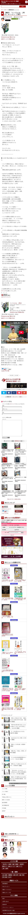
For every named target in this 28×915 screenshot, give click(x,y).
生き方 (9, 877)
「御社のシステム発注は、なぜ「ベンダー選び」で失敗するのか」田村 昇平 (20, 580)
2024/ (2, 558)
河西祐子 (5, 846)
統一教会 (3, 794)
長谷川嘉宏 (19, 846)
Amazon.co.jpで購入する (8, 37)
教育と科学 (15, 875)
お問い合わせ (6, 901)
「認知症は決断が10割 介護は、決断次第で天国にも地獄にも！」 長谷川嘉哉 (20, 599)
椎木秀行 (12, 852)
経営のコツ (4, 866)
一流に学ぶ (4, 864)
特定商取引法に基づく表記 (9, 910)
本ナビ (2, 9)
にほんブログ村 (5, 371)
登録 (5, 532)
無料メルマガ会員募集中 (12, 517)
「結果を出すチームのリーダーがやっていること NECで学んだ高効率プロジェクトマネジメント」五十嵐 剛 (7, 689)
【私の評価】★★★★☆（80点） (7, 454)
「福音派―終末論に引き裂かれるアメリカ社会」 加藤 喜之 (8, 451)
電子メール (4, 409)
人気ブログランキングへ (6, 296)
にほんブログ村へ (5, 513)
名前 (3, 405)
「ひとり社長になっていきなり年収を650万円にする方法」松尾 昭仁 (8, 635)
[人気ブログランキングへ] (5, 295)
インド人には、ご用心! (16, 303)
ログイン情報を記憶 (6, 417)
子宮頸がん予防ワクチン (6, 797)
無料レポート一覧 (17, 513)
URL (3, 412)
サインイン (12, 403)
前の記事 (11, 375)
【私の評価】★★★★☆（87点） (7, 482)
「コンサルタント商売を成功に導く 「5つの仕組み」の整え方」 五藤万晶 (8, 599)
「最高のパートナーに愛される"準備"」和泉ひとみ (7, 653)
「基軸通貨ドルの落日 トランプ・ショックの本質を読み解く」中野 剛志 (20, 465)
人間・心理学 (5, 868)
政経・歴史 (22, 875)
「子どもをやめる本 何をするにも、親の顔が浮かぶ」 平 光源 (20, 652)
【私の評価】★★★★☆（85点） (20, 468)
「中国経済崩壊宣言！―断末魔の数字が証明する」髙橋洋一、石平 (8, 492)
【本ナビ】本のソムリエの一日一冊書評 (10, 1)
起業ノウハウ (19, 866)
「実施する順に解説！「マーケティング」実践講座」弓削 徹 (7, 617)
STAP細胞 (4, 808)
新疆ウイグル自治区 (6, 799)
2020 (10, 558)
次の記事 (16, 375)
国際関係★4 (17, 441)
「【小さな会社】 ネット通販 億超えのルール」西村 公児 (7, 580)
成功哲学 (22, 864)
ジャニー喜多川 (5, 791)
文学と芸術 (4, 877)
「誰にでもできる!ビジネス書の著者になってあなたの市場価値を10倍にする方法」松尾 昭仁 (7, 709)
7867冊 (3, 2)
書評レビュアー (10, 840)
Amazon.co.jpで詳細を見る (17, 312)
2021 (8, 558)
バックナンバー (6, 535)
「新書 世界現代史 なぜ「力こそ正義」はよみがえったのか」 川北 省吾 (20, 451)
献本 (4, 898)
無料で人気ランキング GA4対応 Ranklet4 (17, 783)
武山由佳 (12, 846)
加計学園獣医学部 (5, 805)
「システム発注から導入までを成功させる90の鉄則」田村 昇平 (7, 671)
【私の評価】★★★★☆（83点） (7, 468)
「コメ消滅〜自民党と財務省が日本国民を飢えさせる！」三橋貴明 (20, 492)
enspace (5, 852)
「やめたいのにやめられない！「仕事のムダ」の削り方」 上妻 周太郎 (19, 708)
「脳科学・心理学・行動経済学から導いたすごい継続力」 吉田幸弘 (20, 689)
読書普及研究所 (13, 913)
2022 (5, 558)
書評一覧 (6, 9)
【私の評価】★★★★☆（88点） (20, 496)
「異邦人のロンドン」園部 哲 (20, 478)
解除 (7, 532)
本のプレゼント (6, 886)
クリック (3, 290)
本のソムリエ (8, 18)
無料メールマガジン (7, 889)
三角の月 (19, 852)
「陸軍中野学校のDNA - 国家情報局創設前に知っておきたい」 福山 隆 (8, 465)
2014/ (19, 558)
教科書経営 (5, 883)
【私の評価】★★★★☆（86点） (20, 481)
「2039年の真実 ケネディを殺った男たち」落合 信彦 (7, 478)
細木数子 (3, 810)
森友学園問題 (4, 802)
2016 (13, 558)
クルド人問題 (4, 788)
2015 (16, 558)
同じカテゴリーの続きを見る (14, 499)
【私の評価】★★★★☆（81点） (20, 454)
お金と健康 (4, 875)
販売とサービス (11, 866)
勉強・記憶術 (15, 864)
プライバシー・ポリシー (8, 907)
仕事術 (9, 864)
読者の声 (12, 535)
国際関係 (10, 875)
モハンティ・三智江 (17, 396)
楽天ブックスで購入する (8, 39)
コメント (4, 419)
